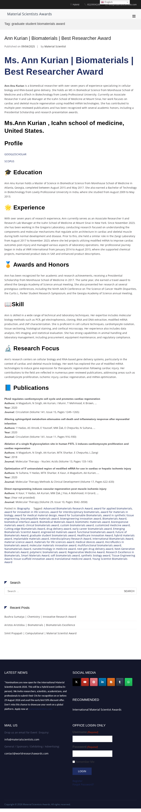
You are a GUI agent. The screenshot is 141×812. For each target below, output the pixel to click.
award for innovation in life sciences (26, 512)
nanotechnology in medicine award (54, 549)
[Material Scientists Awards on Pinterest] (94, 682)
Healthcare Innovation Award (95, 535)
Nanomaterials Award (17, 549)
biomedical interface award (21, 522)
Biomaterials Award (114, 518)
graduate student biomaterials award (53, 535)
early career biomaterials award (92, 528)
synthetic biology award (95, 555)
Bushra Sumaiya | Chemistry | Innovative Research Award (40, 616)
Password (85, 746)
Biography (23, 508)
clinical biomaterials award (42, 525)
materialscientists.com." (41, 707)
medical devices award (90, 542)
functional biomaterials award (95, 532)
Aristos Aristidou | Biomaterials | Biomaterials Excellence (39, 625)
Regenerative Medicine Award (86, 552)
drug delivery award (58, 528)
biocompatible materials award (40, 518)
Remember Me (85, 762)
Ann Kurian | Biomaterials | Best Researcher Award (57, 38)
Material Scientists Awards (29, 13)
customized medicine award (112, 525)
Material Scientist (55, 46)
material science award (18, 542)
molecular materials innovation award (53, 545)
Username (85, 732)
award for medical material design (36, 515)
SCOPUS (9, 161)
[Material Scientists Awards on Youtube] (85, 682)
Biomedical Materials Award (56, 522)
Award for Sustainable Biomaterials (80, 515)
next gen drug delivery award (95, 549)
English (108, 2)
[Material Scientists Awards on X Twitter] (76, 682)
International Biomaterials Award (113, 538)
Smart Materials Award (35, 555)
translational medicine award (73, 559)
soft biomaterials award (65, 555)
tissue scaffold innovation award (34, 559)
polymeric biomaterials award (48, 552)
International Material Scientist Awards (97, 709)
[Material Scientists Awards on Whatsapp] (128, 682)
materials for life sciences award (54, 542)
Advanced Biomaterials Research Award (68, 508)
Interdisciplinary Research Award (70, 538)
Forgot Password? (83, 784)
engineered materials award (58, 532)
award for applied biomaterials (113, 508)
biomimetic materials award (92, 522)
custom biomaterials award (77, 525)
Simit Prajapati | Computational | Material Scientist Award (40, 633)
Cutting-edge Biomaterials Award (24, 528)
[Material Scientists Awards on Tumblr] (120, 682)
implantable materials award (31, 538)
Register (78, 781)
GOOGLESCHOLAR (15, 154)
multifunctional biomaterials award (99, 545)
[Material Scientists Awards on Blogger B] (111, 682)
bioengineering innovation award (80, 518)
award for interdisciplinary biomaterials (74, 512)
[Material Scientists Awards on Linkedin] (102, 682)
